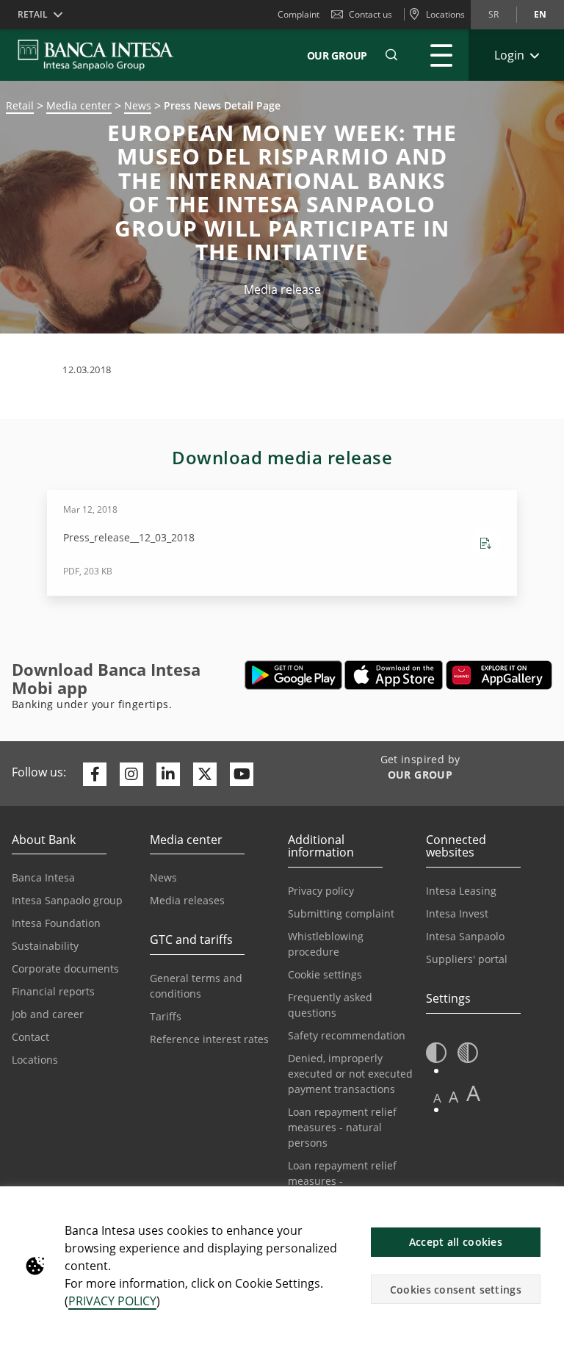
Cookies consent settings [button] (455, 1290)
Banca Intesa (43, 877)
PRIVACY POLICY (112, 1301)
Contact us (370, 14)
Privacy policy (321, 891)
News (137, 105)
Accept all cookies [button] (455, 1242)
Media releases (187, 900)
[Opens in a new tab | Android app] (293, 675)
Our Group (337, 55)
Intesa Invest (457, 913)
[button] (391, 55)
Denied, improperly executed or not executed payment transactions (350, 1073)
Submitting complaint (341, 913)
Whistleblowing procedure (326, 944)
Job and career (48, 1014)
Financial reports (53, 991)
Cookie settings (325, 974)
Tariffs (165, 1016)
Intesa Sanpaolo (465, 936)
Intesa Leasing (461, 891)
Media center (79, 105)
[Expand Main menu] (441, 55)
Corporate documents (65, 969)
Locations (35, 1060)
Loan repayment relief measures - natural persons (342, 1127)
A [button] (437, 1097)
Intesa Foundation (56, 923)
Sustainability (45, 946)
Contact (30, 1037)
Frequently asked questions (330, 1005)
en (540, 14)
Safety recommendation (346, 1035)
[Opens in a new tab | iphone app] (394, 675)
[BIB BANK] (105, 55)
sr (493, 14)
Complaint (298, 14)
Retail (20, 105)
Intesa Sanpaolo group (67, 900)
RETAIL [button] (33, 14)
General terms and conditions (196, 985)
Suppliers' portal (466, 959)
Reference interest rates (209, 1039)
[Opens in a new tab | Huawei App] (499, 675)
